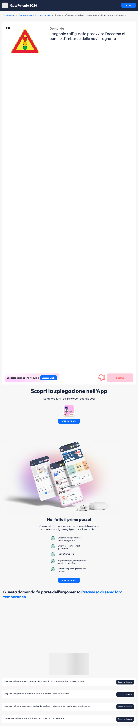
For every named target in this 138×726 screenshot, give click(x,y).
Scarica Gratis (48, 377)
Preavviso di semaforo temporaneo (35, 15)
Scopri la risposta (125, 682)
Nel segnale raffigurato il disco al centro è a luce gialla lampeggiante (34, 718)
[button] (5, 5)
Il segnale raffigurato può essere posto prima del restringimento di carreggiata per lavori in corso (47, 706)
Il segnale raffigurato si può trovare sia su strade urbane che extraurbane (36, 693)
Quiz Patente (8, 15)
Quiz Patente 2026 (23, 5)
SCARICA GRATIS (69, 421)
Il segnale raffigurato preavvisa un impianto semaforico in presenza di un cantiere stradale (44, 681)
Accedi (128, 5)
